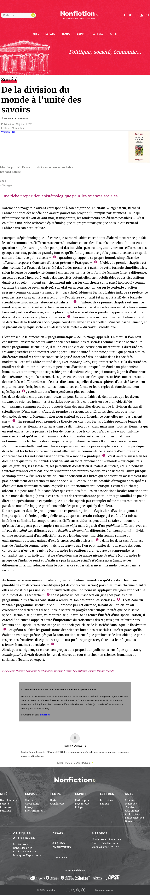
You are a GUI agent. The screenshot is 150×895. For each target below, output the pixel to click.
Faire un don (100, 846)
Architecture (132, 814)
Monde (29, 800)
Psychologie (82, 803)
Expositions (33, 855)
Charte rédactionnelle (105, 843)
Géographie (32, 803)
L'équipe (114, 839)
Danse (129, 821)
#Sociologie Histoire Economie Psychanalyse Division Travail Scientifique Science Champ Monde (58, 671)
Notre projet (99, 839)
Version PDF (8, 132)
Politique (5, 810)
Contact (114, 846)
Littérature (106, 800)
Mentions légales (104, 890)
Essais (57, 833)
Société (4, 803)
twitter (130, 15)
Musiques (131, 803)
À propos (99, 833)
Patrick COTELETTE (18, 118)
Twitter (73, 890)
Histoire (55, 800)
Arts (113, 34)
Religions (81, 807)
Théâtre (129, 807)
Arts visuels (132, 810)
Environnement (35, 810)
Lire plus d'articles (74, 762)
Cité (36, 34)
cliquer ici (45, 714)
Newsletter (147, 15)
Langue (104, 803)
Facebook (68, 890)
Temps (66, 34)
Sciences (11, 800)
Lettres (98, 34)
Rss (141, 15)
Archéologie (57, 803)
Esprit (81, 34)
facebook (124, 15)
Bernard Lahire (10, 172)
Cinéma (129, 800)
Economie (6, 807)
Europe (29, 807)
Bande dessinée (134, 817)
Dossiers (60, 857)
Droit (3, 800)
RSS (78, 890)
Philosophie (82, 800)
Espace (50, 34)
